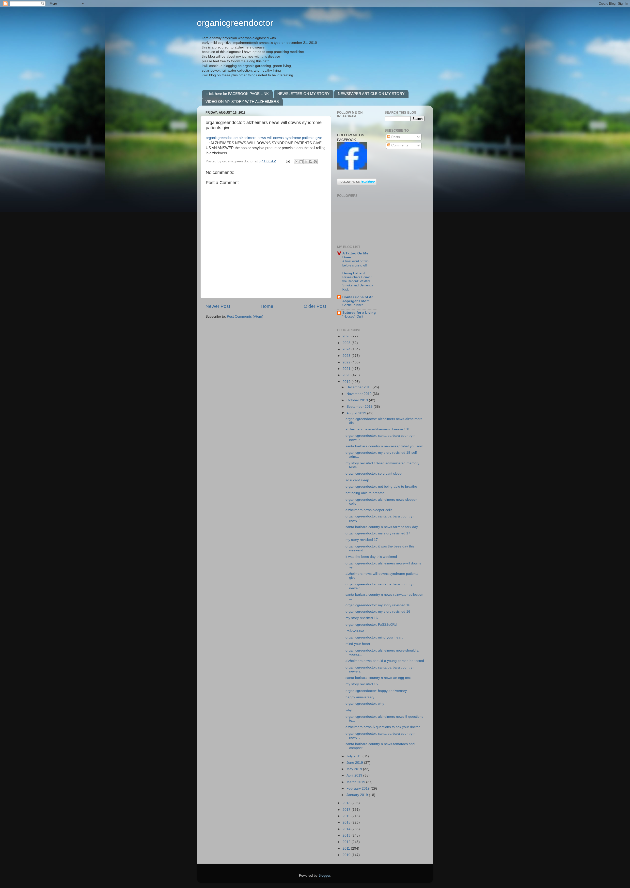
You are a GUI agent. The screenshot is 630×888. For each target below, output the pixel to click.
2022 (347, 362)
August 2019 (356, 413)
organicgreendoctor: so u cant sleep (374, 473)
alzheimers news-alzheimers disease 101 (378, 429)
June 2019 (355, 762)
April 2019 (354, 775)
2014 (347, 829)
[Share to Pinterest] (315, 161)
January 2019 (357, 795)
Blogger (324, 875)
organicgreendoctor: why (365, 703)
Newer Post (217, 306)
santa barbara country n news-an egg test (378, 678)
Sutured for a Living (359, 312)
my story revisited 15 (362, 684)
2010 (347, 855)
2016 (347, 816)
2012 (347, 842)
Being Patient (353, 273)
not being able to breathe (365, 493)
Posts (395, 137)
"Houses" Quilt (352, 316)
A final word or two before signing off (355, 263)
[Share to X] (305, 161)
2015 (347, 822)
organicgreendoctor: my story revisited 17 (378, 533)
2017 (347, 809)
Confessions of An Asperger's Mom (358, 299)
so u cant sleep (357, 480)
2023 (347, 356)
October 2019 (357, 400)
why (349, 710)
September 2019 (360, 406)
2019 (347, 382)
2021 (347, 369)
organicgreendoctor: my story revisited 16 (378, 605)
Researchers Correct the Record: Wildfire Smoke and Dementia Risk (357, 283)
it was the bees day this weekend (371, 557)
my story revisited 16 (362, 618)
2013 (347, 835)
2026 (347, 336)
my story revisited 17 (362, 540)
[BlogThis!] (301, 161)
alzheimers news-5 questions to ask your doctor (383, 727)
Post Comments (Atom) (245, 316)
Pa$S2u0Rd (355, 631)
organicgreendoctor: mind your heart (374, 637)
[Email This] (296, 161)
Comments (399, 145)
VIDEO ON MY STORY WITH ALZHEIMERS (242, 101)
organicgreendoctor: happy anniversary (376, 691)
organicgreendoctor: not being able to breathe (381, 486)
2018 (347, 803)
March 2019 (356, 782)
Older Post (315, 306)
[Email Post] (287, 161)
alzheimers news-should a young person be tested (385, 661)
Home (267, 306)
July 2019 (354, 756)
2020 (347, 375)
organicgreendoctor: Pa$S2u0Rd (371, 624)
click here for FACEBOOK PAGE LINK (237, 94)
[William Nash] (352, 168)
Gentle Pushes (352, 305)
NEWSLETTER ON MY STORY (303, 94)
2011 (347, 848)
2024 (347, 349)
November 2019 (359, 394)
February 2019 (358, 788)
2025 (347, 343)
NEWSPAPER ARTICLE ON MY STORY (371, 94)
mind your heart (358, 644)
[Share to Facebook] (310, 161)
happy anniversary (360, 697)
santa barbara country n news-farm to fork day (382, 527)
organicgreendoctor (235, 23)
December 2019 (359, 387)
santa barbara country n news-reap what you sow (384, 446)
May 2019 (354, 769)
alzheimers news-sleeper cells (369, 510)
